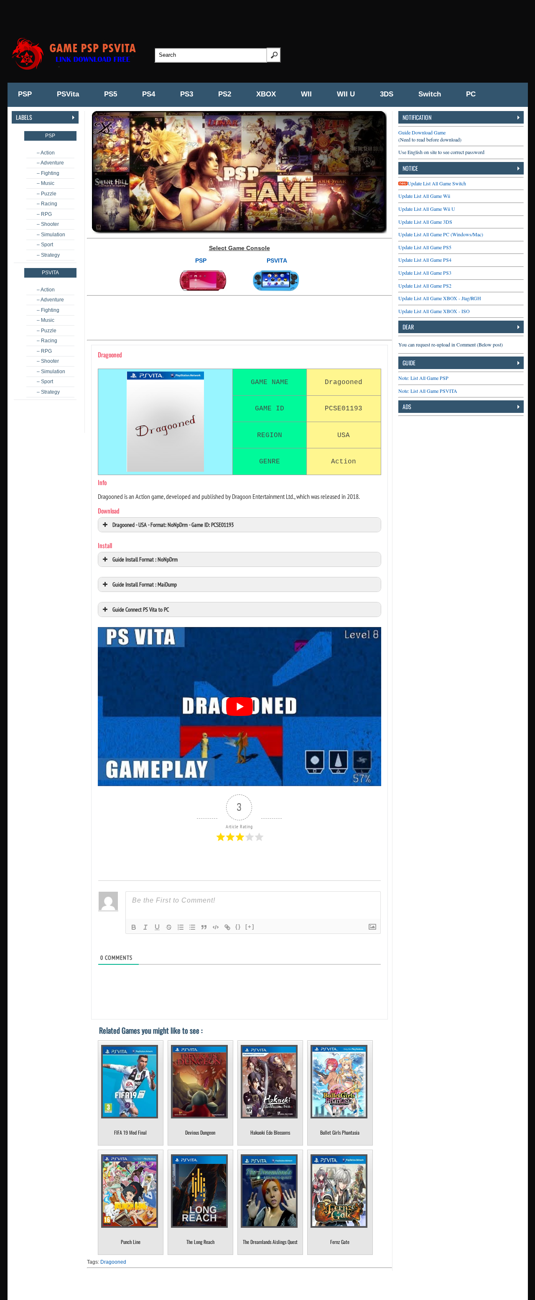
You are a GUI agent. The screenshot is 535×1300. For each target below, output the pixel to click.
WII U (346, 94)
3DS (386, 94)
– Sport (45, 245)
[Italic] (145, 927)
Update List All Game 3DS (425, 221)
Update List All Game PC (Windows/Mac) (440, 234)
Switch (429, 94)
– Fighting (48, 173)
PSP (25, 94)
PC (471, 94)
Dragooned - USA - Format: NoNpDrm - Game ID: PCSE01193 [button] (173, 525)
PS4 (148, 94)
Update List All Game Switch (437, 183)
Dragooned (113, 1262)
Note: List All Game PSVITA (427, 390)
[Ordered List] (180, 927)
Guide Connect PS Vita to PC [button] (140, 609)
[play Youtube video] (239, 706)
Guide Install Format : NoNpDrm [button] (145, 559)
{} (238, 926)
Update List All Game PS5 (424, 247)
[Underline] (157, 927)
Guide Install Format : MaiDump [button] (144, 584)
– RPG (44, 214)
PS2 (224, 94)
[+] (250, 926)
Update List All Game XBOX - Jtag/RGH (439, 298)
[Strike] (169, 927)
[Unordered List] (192, 927)
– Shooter (48, 224)
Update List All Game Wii (424, 195)
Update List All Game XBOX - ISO (434, 311)
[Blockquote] (204, 927)
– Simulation (51, 235)
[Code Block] (216, 927)
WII (306, 94)
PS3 (186, 94)
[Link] (227, 927)
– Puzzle (46, 194)
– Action (46, 153)
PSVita (68, 94)
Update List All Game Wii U (426, 208)
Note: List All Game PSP (423, 377)
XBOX (266, 94)
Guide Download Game (422, 132)
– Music (45, 183)
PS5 (110, 94)
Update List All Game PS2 (424, 285)
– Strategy (48, 255)
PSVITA (277, 260)
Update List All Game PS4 (424, 259)
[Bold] (134, 927)
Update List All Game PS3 (424, 272)
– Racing (47, 204)
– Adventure (50, 163)
